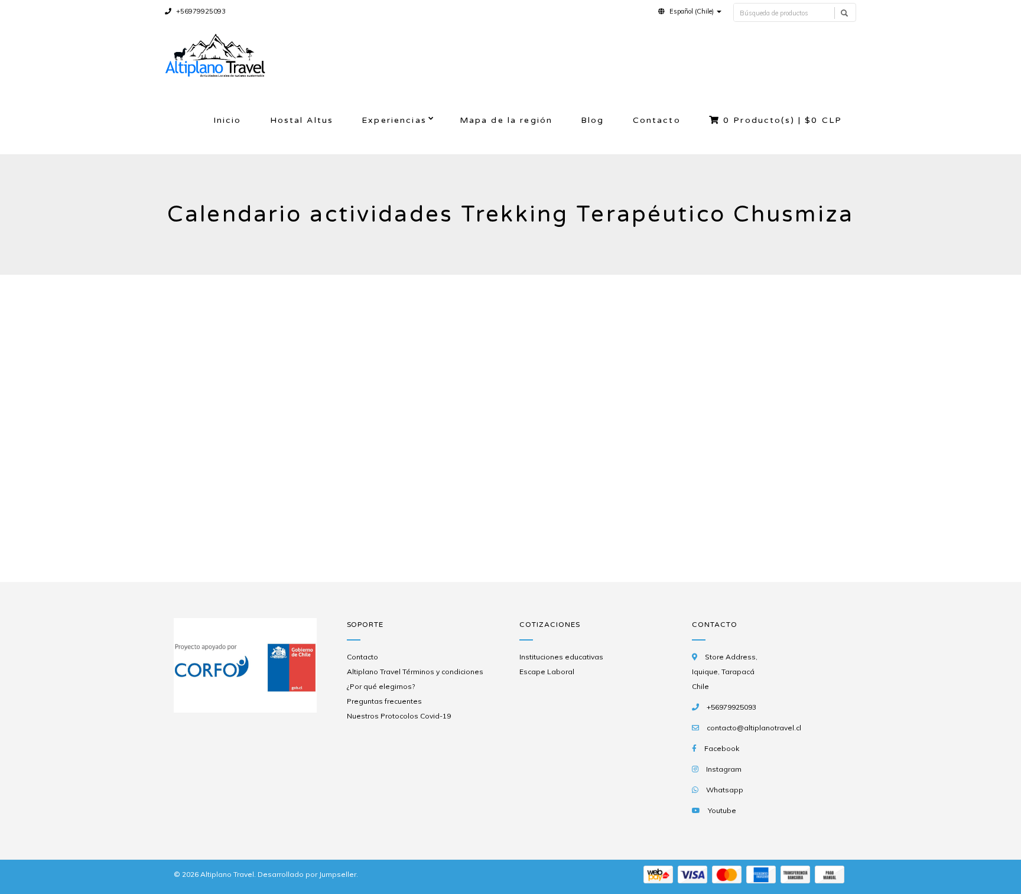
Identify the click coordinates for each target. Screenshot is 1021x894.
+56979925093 (200, 11)
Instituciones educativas (561, 656)
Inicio (227, 120)
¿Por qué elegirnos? (381, 686)
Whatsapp (724, 789)
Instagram (724, 769)
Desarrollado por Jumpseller (307, 874)
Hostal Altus (302, 120)
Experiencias (394, 120)
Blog (592, 120)
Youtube (722, 810)
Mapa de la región (506, 120)
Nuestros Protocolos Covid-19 (399, 715)
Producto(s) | (782, 120)
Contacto (657, 120)
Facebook (721, 748)
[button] (689, 11)
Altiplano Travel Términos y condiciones (415, 671)
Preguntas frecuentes (384, 701)
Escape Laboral (546, 671)
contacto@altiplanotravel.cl (754, 727)
